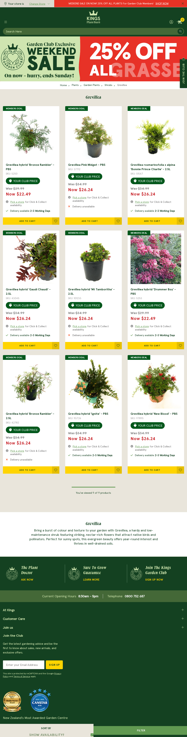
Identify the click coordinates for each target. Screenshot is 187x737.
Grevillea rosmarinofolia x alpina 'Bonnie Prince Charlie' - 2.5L (153, 167)
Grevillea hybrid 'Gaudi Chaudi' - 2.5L (28, 291)
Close (183, 59)
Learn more (91, 579)
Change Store (37, 3)
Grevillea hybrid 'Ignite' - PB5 (88, 413)
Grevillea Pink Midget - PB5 (86, 165)
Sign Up (54, 664)
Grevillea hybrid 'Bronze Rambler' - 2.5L (30, 416)
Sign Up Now (154, 579)
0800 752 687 (135, 596)
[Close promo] (183, 3)
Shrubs (108, 85)
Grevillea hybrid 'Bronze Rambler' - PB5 (30, 167)
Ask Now (27, 579)
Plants (75, 85)
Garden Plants (92, 85)
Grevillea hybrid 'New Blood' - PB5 (154, 413)
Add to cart (27, 221)
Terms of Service (22, 676)
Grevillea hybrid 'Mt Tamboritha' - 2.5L (91, 291)
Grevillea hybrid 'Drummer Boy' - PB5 (153, 291)
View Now (145, 3)
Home (63, 85)
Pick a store (17, 202)
